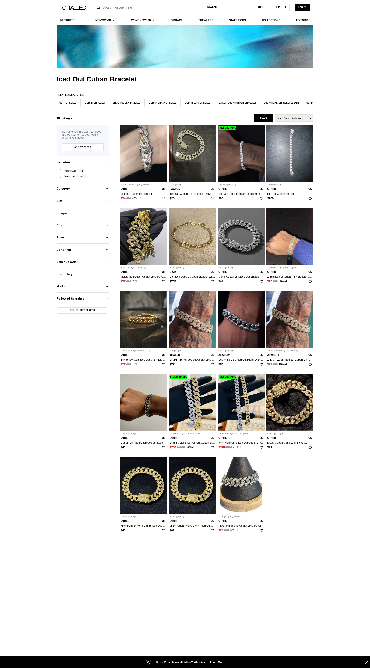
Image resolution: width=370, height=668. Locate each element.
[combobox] (157, 7)
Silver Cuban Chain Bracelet (237, 103)
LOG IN (302, 7)
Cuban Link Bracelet (198, 103)
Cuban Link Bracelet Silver (281, 103)
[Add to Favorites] (163, 199)
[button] (82, 170)
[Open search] (98, 7)
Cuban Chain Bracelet (163, 103)
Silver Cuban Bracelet (127, 103)
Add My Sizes (82, 147)
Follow (263, 118)
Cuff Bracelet (68, 103)
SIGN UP (281, 7)
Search (212, 7)
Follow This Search (82, 310)
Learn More (217, 662)
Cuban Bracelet (95, 103)
